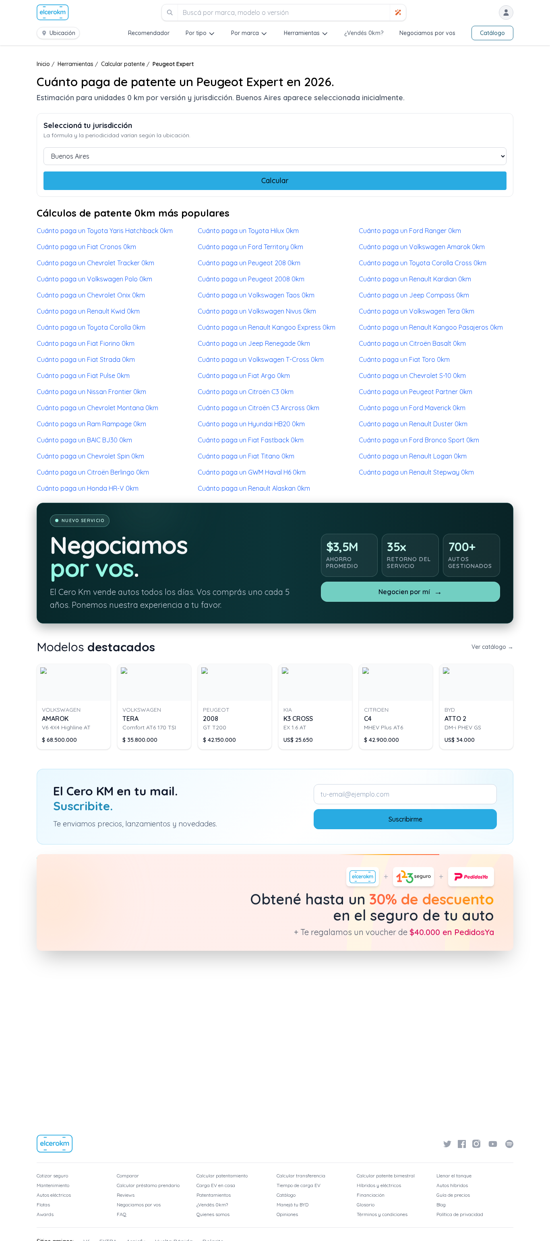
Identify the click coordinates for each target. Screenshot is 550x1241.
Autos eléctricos (54, 1195)
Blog (441, 1205)
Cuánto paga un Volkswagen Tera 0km (416, 311)
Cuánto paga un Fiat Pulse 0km (83, 376)
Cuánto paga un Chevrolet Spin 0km (90, 456)
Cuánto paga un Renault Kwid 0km (88, 311)
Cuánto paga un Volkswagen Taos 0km (256, 295)
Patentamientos (213, 1195)
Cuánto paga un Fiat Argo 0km (244, 376)
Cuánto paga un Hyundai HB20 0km (251, 424)
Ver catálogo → (492, 646)
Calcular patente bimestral (386, 1176)
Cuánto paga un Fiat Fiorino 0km (85, 343)
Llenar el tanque (453, 1176)
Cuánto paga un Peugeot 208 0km (249, 263)
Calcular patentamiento (222, 1176)
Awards (45, 1214)
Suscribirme (405, 819)
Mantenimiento (53, 1185)
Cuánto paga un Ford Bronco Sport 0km (419, 440)
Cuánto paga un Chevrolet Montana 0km (97, 408)
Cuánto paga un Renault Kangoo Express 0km (266, 327)
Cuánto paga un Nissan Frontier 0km (91, 392)
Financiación (371, 1195)
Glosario (365, 1205)
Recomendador (149, 33)
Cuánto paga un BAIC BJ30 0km (84, 440)
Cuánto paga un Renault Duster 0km (413, 424)
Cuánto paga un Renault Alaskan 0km (254, 488)
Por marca (245, 33)
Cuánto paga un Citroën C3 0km (246, 392)
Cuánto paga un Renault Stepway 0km (416, 472)
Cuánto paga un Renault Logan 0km (413, 456)
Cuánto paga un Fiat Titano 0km (246, 456)
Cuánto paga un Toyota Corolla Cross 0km (422, 263)
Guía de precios (453, 1195)
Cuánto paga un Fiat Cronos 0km (86, 247)
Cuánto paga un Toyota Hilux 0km (248, 231)
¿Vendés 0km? (363, 33)
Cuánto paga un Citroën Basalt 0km (412, 343)
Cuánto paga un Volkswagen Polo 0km (94, 279)
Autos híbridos (452, 1185)
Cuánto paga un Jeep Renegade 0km (254, 343)
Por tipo (196, 33)
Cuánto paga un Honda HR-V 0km (88, 488)
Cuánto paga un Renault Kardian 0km (415, 279)
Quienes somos (213, 1214)
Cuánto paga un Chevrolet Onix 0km (91, 295)
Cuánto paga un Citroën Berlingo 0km (93, 472)
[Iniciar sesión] (506, 12)
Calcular (275, 180)
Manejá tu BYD (292, 1205)
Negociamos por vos (427, 33)
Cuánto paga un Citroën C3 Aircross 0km (258, 408)
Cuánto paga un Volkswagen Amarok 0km (422, 247)
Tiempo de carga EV (298, 1185)
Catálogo (492, 33)
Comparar (128, 1176)
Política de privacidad (459, 1214)
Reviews (125, 1195)
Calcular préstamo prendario (148, 1185)
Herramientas (302, 33)
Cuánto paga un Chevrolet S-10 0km (412, 376)
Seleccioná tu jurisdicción (87, 125)
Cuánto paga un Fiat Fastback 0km (251, 440)
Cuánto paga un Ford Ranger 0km (410, 231)
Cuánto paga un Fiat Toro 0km (404, 359)
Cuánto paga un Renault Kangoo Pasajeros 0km (431, 327)
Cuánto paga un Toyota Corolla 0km (91, 327)
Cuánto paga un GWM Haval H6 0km (252, 472)
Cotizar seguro (52, 1176)
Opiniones (287, 1214)
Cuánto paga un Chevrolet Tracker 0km (95, 263)
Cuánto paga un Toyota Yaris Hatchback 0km (105, 231)
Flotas (43, 1205)
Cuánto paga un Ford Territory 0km (250, 247)
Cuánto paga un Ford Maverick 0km (412, 408)
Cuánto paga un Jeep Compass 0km (414, 295)
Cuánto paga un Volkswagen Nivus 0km (257, 311)
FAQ (121, 1214)
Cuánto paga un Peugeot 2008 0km (251, 279)
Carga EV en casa (215, 1185)
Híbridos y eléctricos (379, 1185)
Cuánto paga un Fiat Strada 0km (86, 359)
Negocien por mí (410, 591)
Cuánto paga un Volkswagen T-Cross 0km (261, 359)
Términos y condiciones (382, 1214)
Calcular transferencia (301, 1176)
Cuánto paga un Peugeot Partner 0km (415, 392)
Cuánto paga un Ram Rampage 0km (91, 424)
